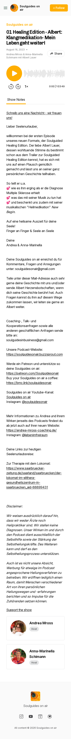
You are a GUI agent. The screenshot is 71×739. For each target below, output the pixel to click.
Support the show (19, 610)
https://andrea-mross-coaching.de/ (31, 430)
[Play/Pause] (14, 73)
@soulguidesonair (34, 402)
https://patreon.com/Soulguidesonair (32, 373)
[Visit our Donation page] (50, 716)
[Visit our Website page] (40, 716)
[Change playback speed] (26, 86)
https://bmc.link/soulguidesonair (28, 383)
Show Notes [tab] (16, 99)
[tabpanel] (35, 363)
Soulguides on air (30, 8)
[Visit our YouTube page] (31, 716)
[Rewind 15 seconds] (11, 86)
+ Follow (59, 7)
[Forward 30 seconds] (18, 86)
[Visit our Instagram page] (21, 716)
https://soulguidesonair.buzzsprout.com (34, 354)
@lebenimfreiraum (35, 435)
